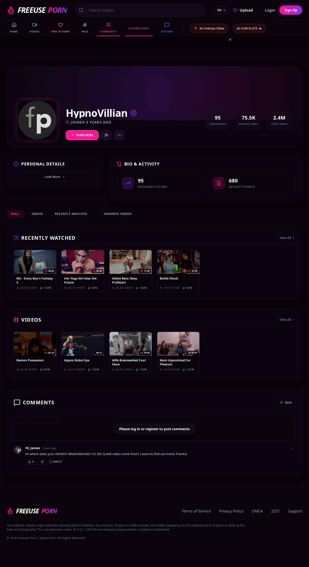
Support (295, 511)
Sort (288, 402)
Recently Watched (71, 214)
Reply (58, 461)
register (151, 429)
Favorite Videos (118, 214)
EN (219, 10)
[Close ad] (230, 40)
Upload (246, 10)
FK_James (32, 448)
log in (135, 429)
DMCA (257, 511)
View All (285, 238)
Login (270, 10)
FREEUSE (42, 10)
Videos (37, 214)
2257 (275, 511)
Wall (15, 214)
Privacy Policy (231, 511)
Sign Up (290, 10)
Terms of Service (196, 511)
